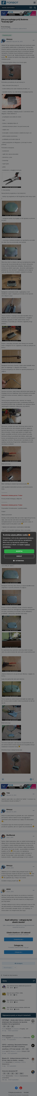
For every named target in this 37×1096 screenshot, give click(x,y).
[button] (18, 561)
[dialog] (18, 548)
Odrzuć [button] (19, 556)
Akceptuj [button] (19, 551)
